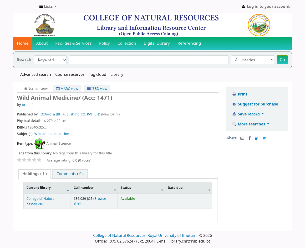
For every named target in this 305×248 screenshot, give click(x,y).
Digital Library (157, 43)
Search (24, 60)
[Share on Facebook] (249, 138)
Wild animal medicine (51, 133)
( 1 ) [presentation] (34, 174)
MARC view (69, 88)
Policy (104, 43)
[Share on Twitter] (264, 138)
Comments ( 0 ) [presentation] (70, 174)
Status (126, 187)
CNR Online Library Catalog (25, 6)
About (42, 43)
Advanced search (35, 74)
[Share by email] (242, 138)
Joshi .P (27, 104)
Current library (38, 187)
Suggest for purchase (257, 104)
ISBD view (99, 88)
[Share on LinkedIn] (256, 138)
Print (242, 94)
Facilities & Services (73, 43)
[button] (47, 6)
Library (117, 74)
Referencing (189, 43)
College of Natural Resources (41, 201)
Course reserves (70, 74)
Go (282, 60)
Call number (84, 187)
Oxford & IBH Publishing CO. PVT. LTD (71, 114)
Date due (175, 187)
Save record (249, 114)
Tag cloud (97, 74)
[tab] (34, 174)
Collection (126, 43)
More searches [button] (251, 124)
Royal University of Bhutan (171, 235)
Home (23, 43)
